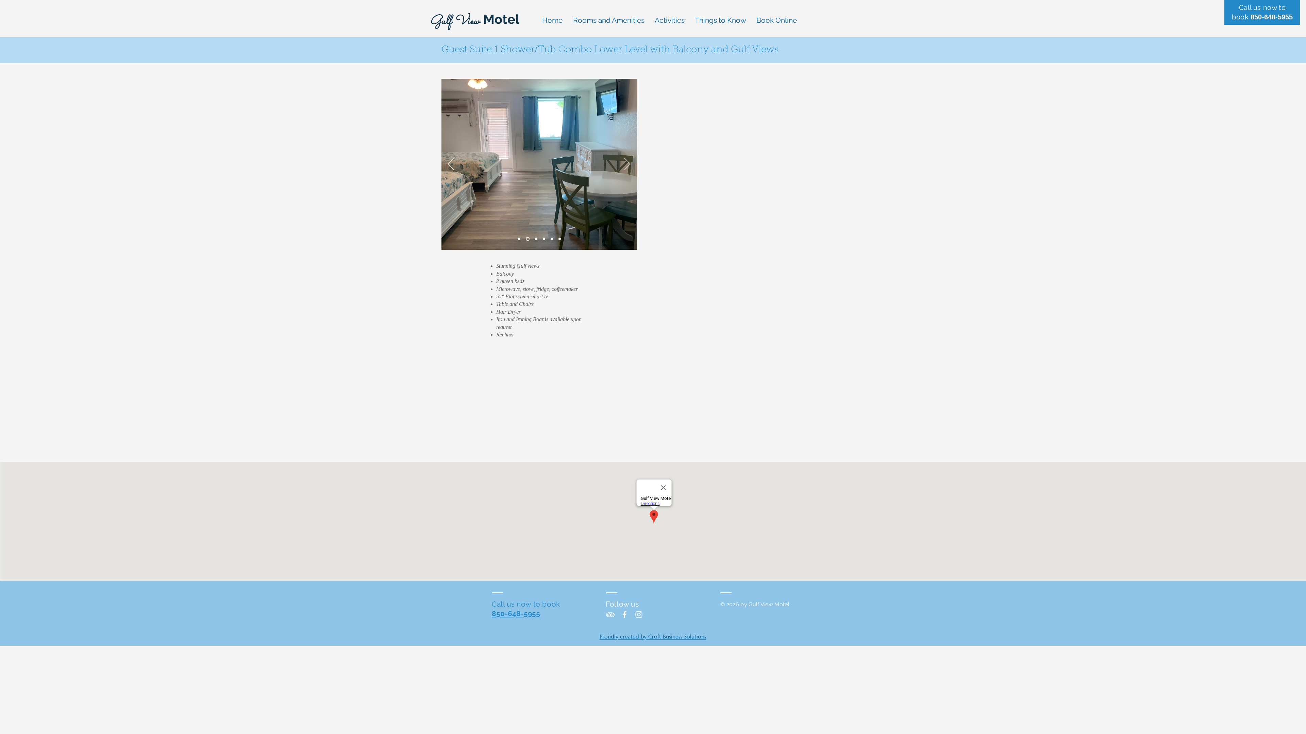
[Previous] (451, 164)
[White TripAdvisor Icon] (610, 614)
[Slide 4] (544, 239)
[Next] (627, 164)
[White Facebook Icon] (624, 614)
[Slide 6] (559, 239)
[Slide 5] (552, 239)
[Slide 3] (536, 239)
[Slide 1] (519, 239)
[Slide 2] (528, 239)
